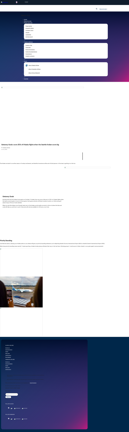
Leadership (28, 34)
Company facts (29, 30)
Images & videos (30, 28)
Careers (6, 351)
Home (25, 19)
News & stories (27, 21)
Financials (28, 47)
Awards (27, 32)
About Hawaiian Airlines (34, 69)
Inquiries (26, 78)
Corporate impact (8, 349)
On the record (29, 36)
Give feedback (8, 357)
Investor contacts (30, 56)
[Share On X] (82, 153)
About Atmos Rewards (34, 73)
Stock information (30, 49)
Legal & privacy (8, 355)
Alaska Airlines (6, 147)
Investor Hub (29, 45)
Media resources (28, 22)
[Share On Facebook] (82, 151)
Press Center (29, 26)
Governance (29, 54)
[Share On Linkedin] (82, 156)
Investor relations (28, 42)
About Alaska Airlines (33, 65)
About (25, 61)
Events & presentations (31, 51)
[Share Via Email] (82, 158)
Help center (7, 353)
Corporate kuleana (8, 363)
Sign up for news (103, 9)
